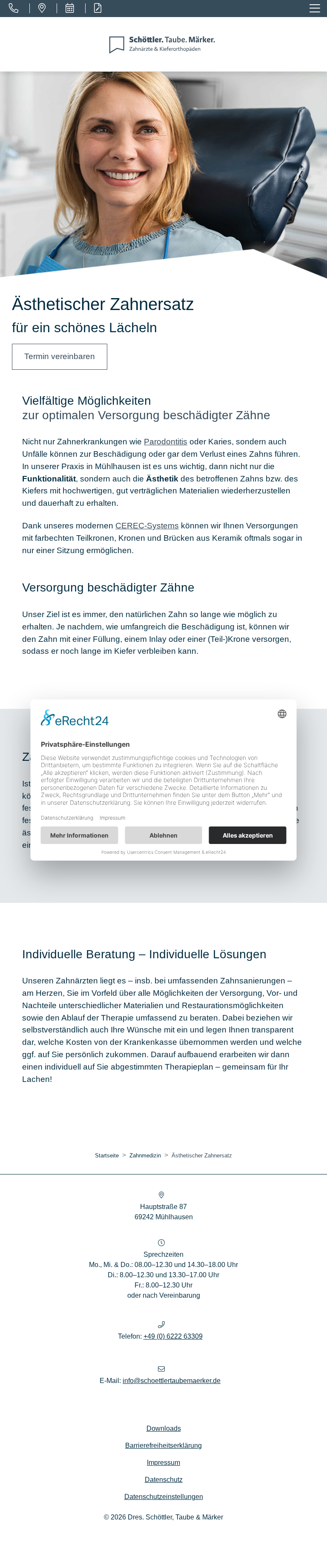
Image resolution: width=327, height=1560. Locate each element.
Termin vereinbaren (59, 356)
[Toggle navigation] (315, 9)
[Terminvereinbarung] (70, 8)
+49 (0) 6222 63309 (173, 1336)
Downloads (163, 1428)
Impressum (163, 1462)
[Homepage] (163, 44)
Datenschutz (164, 1479)
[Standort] (41, 8)
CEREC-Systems (147, 525)
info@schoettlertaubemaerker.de (172, 1380)
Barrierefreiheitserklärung (163, 1445)
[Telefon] (13, 8)
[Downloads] (97, 8)
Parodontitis (165, 441)
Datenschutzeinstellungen (163, 1496)
